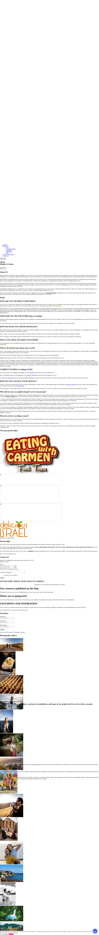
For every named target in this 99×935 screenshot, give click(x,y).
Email (2, 569)
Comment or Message (5, 572)
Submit (2, 578)
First (15, 566)
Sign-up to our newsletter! (11, 575)
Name (2, 564)
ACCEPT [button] (11, 934)
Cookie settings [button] (4, 934)
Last (15, 567)
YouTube (30, 551)
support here (21, 386)
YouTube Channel (51, 293)
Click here (34, 375)
